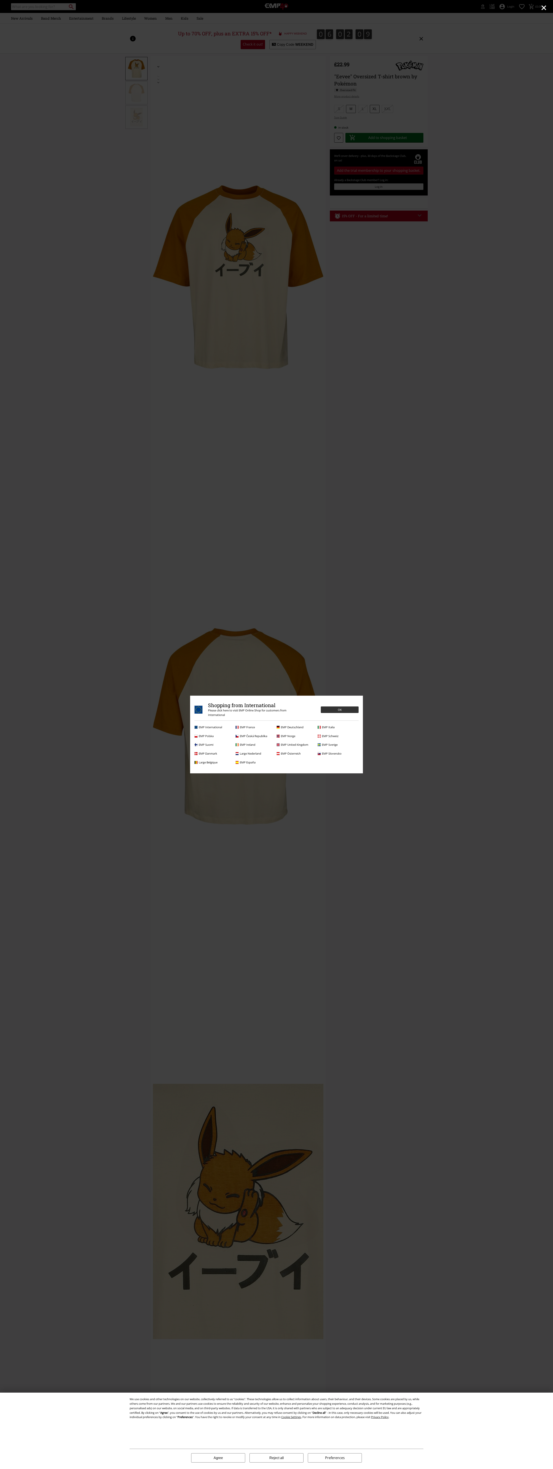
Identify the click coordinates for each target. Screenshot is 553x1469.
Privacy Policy (380, 1417)
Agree (218, 1458)
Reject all (276, 1458)
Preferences (335, 1457)
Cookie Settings (291, 1417)
